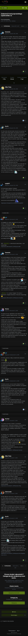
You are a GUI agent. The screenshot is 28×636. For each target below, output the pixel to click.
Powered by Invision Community (14, 633)
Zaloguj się (14, 603)
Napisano (11, 33)
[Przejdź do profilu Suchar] (2, 419)
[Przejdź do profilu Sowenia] (2, 32)
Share (14, 611)
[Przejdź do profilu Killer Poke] (2, 88)
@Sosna (4, 293)
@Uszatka (6, 243)
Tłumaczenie (11, 630)
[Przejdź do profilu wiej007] (2, 184)
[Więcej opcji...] (25, 33)
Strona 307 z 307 (16, 26)
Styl (18, 630)
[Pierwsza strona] (2, 26)
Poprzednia (7, 26)
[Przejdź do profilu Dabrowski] (2, 492)
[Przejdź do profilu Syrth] (2, 127)
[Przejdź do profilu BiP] (2, 218)
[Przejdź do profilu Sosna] (2, 309)
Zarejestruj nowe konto (14, 593)
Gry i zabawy (12, 21)
